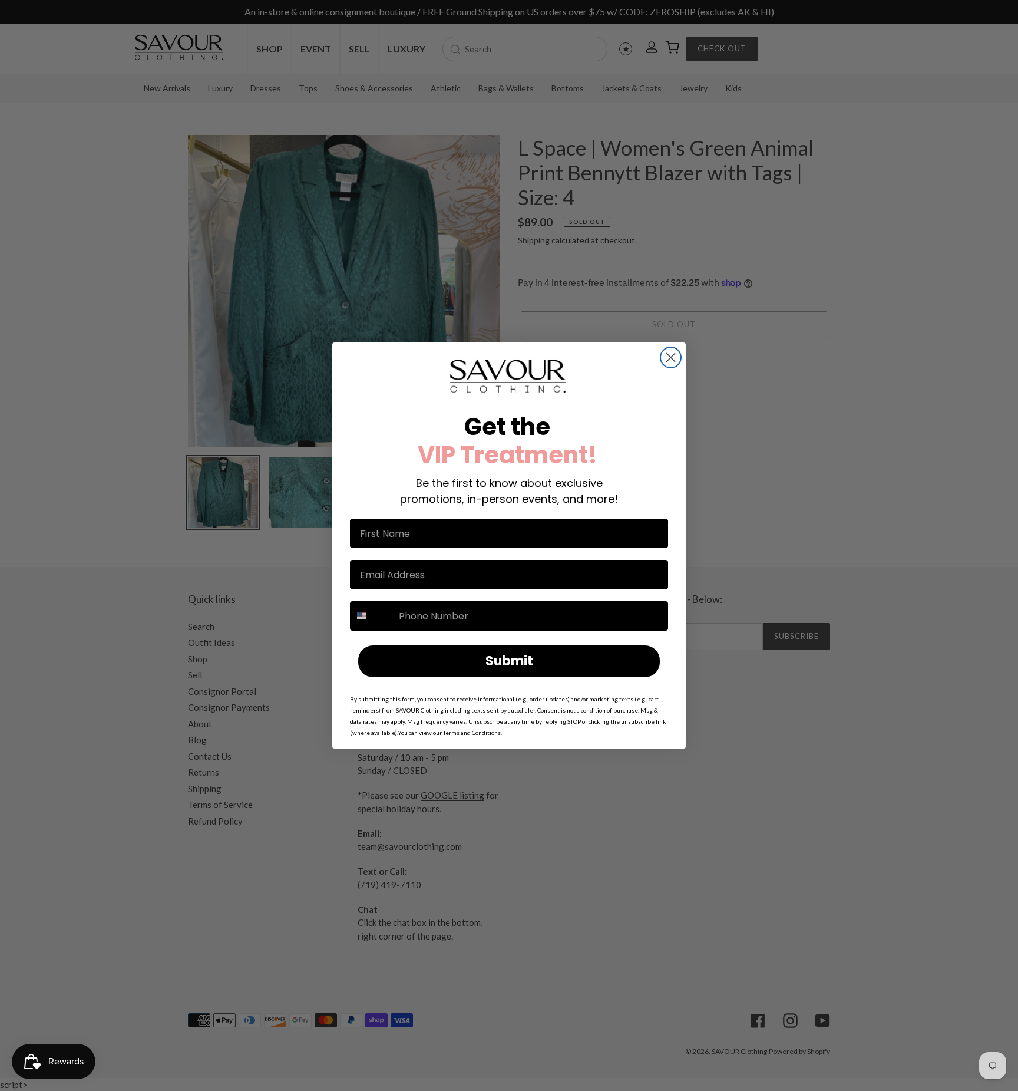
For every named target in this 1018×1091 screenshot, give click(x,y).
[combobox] (372, 616)
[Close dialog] (670, 357)
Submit (509, 661)
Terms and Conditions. (472, 732)
